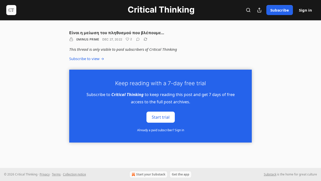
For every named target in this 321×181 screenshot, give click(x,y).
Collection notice (74, 174)
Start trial (161, 117)
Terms (56, 174)
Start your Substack (150, 174)
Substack (270, 174)
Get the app (180, 174)
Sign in (305, 10)
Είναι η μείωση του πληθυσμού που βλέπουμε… (116, 32)
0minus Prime (87, 39)
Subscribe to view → (86, 58)
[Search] (248, 10)
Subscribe (279, 10)
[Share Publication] (259, 10)
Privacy (45, 174)
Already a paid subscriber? (160, 130)
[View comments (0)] (138, 39)
